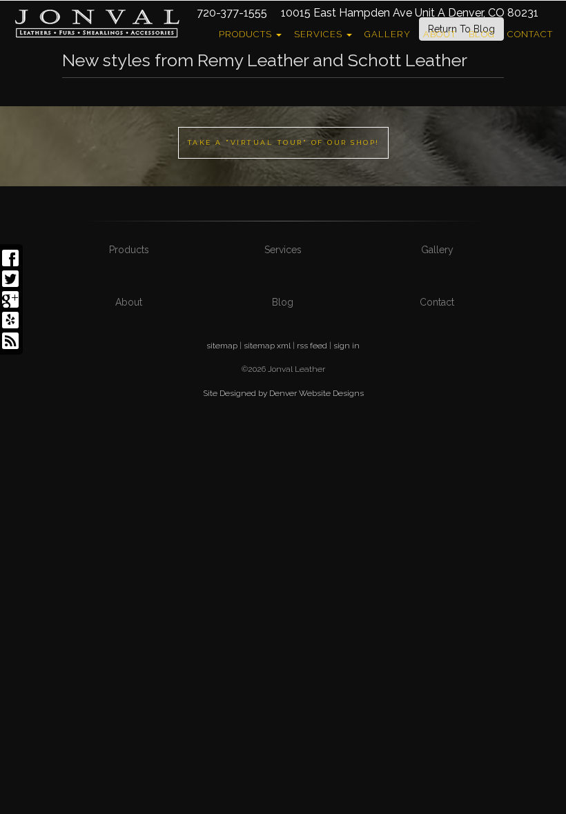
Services (319, 34)
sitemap (221, 345)
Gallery (387, 34)
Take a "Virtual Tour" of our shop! (283, 142)
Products (247, 34)
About (439, 34)
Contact (530, 34)
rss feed (312, 345)
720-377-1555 (232, 12)
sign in (346, 345)
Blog (482, 34)
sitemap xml (267, 345)
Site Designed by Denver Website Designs (283, 393)
